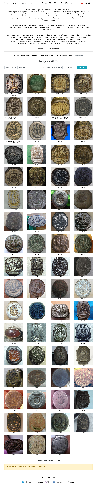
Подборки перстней (48, 20)
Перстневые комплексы (61, 18)
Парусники (61, 39)
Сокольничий (37, 41)
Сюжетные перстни (42, 27)
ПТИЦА (70, 39)
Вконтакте (59, 482)
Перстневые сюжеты (79, 18)
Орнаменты (81, 25)
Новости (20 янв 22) (49, 3)
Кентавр (54, 37)
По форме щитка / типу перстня (62, 27)
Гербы (41, 25)
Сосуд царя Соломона (68, 41)
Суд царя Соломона (52, 41)
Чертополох (22, 43)
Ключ (61, 37)
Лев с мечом (70, 37)
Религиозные (28, 27)
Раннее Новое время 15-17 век (42, 14)
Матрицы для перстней (18, 18)
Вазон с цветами (27, 35)
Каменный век (30, 10)
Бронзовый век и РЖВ (45, 10)
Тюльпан (12, 37)
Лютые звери (20, 39)
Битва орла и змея (12, 35)
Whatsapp (39, 482)
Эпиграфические (48, 29)
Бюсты (77, 43)
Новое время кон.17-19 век (64, 14)
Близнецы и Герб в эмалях (37, 43)
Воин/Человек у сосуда (66, 35)
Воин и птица (51, 35)
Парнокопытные (49, 39)
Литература (71, 16)
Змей (46, 37)
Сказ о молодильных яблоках (21, 41)
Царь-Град (82, 41)
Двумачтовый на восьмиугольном (48, 48)
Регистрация (70, 3)
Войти (63, 3)
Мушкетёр (37, 39)
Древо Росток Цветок (25, 37)
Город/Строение (54, 43)
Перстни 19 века (82, 14)
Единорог (39, 37)
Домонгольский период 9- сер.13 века (76, 12)
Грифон (88, 35)
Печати (50, 16)
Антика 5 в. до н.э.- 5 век (63, 10)
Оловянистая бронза (19, 25)
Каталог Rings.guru (11, 3)
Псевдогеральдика (14, 27)
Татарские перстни (82, 27)
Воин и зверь (40, 35)
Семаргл (78, 39)
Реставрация (60, 16)
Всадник (80, 35)
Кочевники (56, 12)
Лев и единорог (82, 37)
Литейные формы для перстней (39, 18)
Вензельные (32, 25)
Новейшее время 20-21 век (19, 16)
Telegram (28, 482)
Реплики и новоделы (38, 16)
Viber (49, 482)
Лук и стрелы (67, 43)
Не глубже (69, 67)
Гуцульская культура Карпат (55, 25)
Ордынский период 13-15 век (19, 14)
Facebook (71, 482)
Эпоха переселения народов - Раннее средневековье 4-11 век (29, 12)
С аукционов (82, 16)
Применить (82, 67)
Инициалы (71, 25)
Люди (29, 39)
